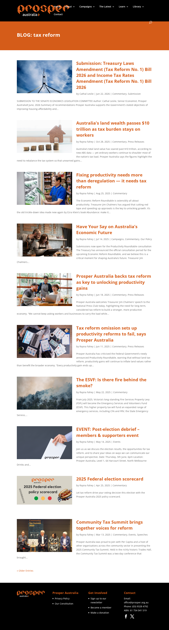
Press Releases (136, 141)
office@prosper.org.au (136, 602)
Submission (134, 93)
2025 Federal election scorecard (109, 479)
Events (116, 441)
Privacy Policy (62, 598)
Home (57, 6)
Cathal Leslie (87, 93)
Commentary (119, 93)
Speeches (142, 534)
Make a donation (100, 612)
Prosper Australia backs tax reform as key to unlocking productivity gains (113, 282)
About (68, 6)
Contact (58, 14)
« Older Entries (25, 570)
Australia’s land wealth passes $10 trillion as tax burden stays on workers (112, 129)
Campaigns (85, 6)
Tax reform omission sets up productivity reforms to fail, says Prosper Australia (111, 334)
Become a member (101, 607)
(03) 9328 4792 (140, 606)
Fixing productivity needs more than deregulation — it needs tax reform (111, 181)
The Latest (105, 6)
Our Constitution (64, 603)
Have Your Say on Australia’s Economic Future (106, 229)
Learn (122, 6)
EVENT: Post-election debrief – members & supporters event (107, 432)
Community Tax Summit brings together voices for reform (109, 525)
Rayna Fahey (86, 141)
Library (137, 6)
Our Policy (146, 239)
